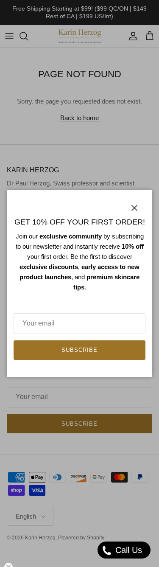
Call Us (127, 550)
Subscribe (79, 350)
